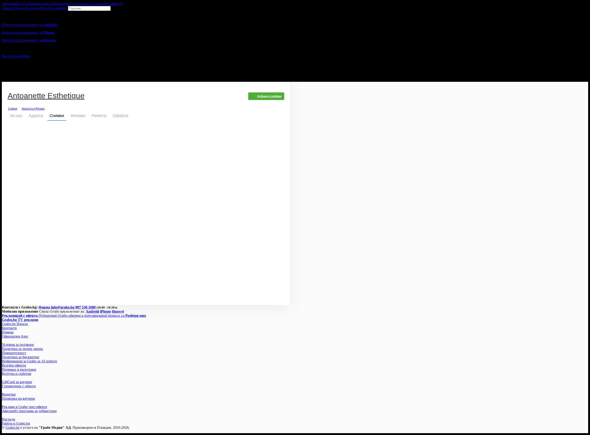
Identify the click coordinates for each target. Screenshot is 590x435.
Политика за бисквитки (20, 357)
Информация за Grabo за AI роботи (29, 361)
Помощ (7, 332)
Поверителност (14, 353)
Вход (26, 56)
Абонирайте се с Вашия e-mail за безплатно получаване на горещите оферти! (62, 4)
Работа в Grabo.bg (16, 423)
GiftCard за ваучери (17, 382)
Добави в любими (269, 96)
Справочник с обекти (19, 386)
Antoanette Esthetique (46, 96)
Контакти (9, 328)
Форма (44, 307)
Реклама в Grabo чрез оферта (24, 407)
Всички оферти (14, 365)
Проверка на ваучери (18, 398)
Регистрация (12, 56)
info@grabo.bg (62, 307)
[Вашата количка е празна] (2, 13)
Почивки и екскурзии (19, 369)
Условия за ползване (18, 345)
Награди (8, 419)
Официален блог (15, 336)
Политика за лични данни (22, 349)
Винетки (9, 394)
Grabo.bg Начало (15, 324)
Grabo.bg (12, 427)
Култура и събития (16, 374)
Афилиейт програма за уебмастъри (29, 411)
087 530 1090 (85, 307)
